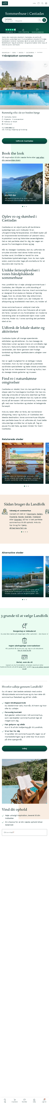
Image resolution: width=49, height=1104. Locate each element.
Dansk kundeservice (38, 32)
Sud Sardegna (30, 52)
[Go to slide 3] (26, 206)
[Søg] (44, 20)
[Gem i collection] (45, 65)
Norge (21, 517)
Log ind (44, 1101)
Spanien (18, 519)
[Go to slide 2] (24, 206)
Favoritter (24, 1101)
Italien (14, 52)
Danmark (31, 514)
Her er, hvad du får (24, 650)
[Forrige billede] (3, 85)
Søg (5, 1101)
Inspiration (15, 1101)
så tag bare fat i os (18, 528)
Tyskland (36, 517)
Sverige (28, 517)
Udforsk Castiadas (24, 141)
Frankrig (13, 517)
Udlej (34, 1101)
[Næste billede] (46, 85)
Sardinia (21, 52)
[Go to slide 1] (23, 206)
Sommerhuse (5, 52)
